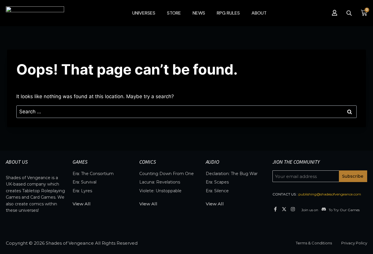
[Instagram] (293, 209)
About (259, 13)
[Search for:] (186, 111)
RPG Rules (228, 13)
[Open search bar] (349, 13)
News (199, 13)
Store (174, 13)
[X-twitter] (284, 209)
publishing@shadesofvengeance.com (329, 194)
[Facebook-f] (275, 209)
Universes (143, 13)
